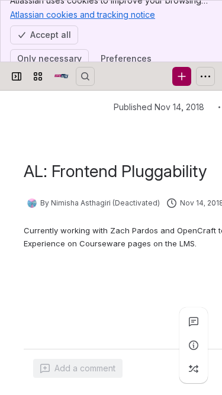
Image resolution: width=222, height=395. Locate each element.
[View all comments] (193, 321)
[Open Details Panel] (193, 345)
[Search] (85, 76)
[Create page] (193, 368)
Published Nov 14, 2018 (159, 107)
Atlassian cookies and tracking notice (82, 14)
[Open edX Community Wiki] (61, 76)
